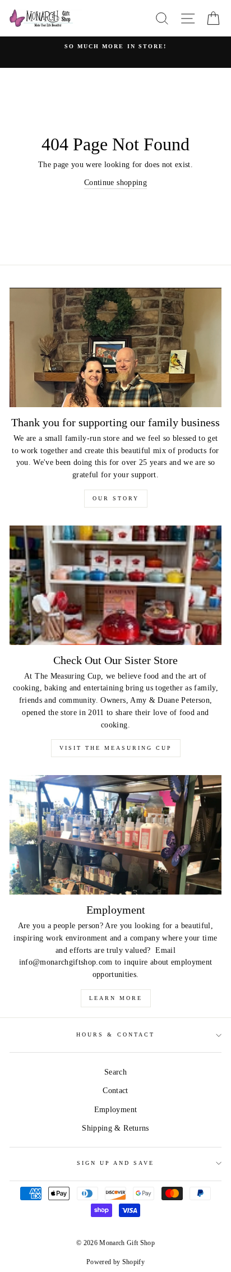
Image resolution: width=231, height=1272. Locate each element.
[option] (115, 46)
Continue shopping (115, 182)
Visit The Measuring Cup (115, 748)
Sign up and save (116, 1163)
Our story (116, 498)
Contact (115, 1090)
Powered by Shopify (115, 1262)
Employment (115, 1109)
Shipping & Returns (115, 1128)
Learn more (115, 998)
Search (115, 1072)
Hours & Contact (115, 1034)
